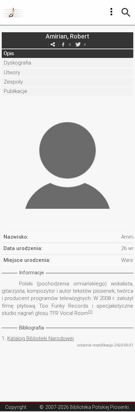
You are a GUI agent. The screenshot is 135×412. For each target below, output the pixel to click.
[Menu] (111, 12)
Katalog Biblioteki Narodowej (40, 338)
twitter (77, 45)
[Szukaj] (126, 12)
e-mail (52, 45)
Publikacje (15, 91)
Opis (8, 53)
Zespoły (13, 82)
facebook (63, 45)
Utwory (12, 72)
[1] (90, 312)
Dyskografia (17, 63)
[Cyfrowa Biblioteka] (13, 12)
